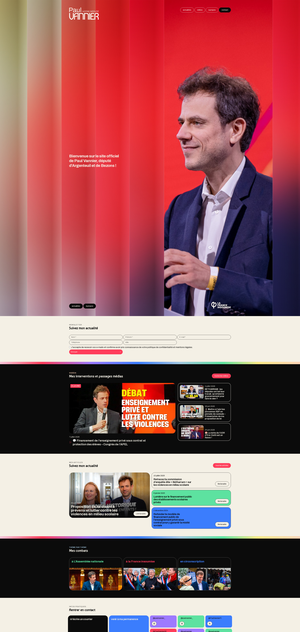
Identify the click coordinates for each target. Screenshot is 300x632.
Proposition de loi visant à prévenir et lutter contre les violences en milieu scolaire (94, 510)
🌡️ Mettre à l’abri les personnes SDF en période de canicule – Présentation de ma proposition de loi (215, 414)
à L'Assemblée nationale (87, 561)
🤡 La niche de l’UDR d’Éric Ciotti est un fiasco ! (215, 435)
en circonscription (192, 561)
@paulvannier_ (159, 618)
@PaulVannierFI (215, 618)
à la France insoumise (140, 561)
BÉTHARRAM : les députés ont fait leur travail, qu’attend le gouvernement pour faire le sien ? (214, 394)
